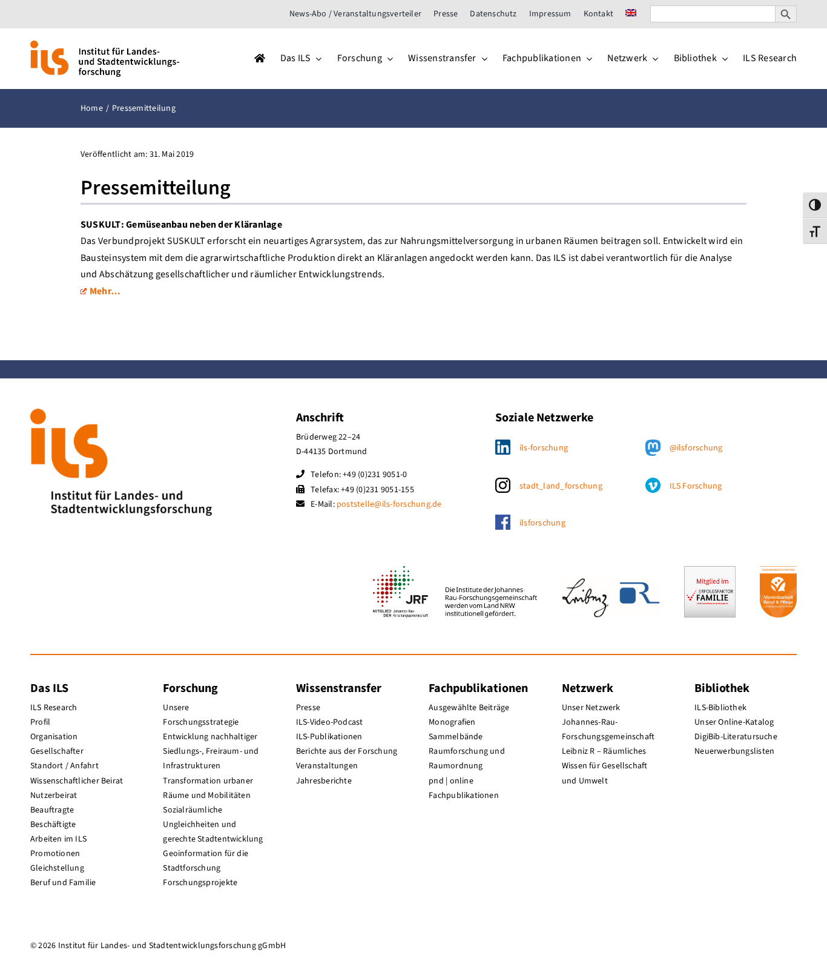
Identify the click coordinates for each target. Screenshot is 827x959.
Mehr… (105, 291)
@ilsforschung (696, 448)
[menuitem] (630, 14)
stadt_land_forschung (560, 486)
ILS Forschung (696, 486)
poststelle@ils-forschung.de (389, 504)
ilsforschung (542, 523)
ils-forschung (543, 448)
